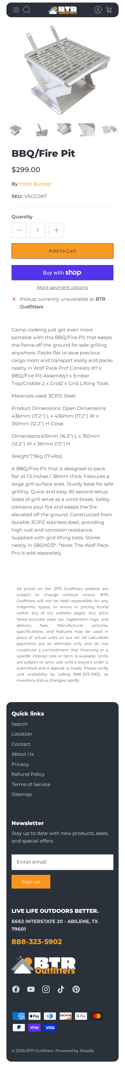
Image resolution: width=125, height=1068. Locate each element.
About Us (23, 754)
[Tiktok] (61, 989)
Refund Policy (28, 774)
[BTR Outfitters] (62, 10)
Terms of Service (31, 784)
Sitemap (22, 794)
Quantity (22, 217)
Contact (21, 744)
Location (22, 734)
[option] (62, 70)
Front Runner (35, 184)
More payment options (62, 287)
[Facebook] (15, 989)
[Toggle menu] (16, 10)
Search (20, 724)
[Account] (95, 10)
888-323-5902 (37, 941)
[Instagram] (46, 989)
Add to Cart (62, 251)
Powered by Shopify (74, 1050)
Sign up (31, 882)
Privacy (20, 764)
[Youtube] (30, 989)
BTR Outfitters (40, 1050)
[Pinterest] (76, 989)
